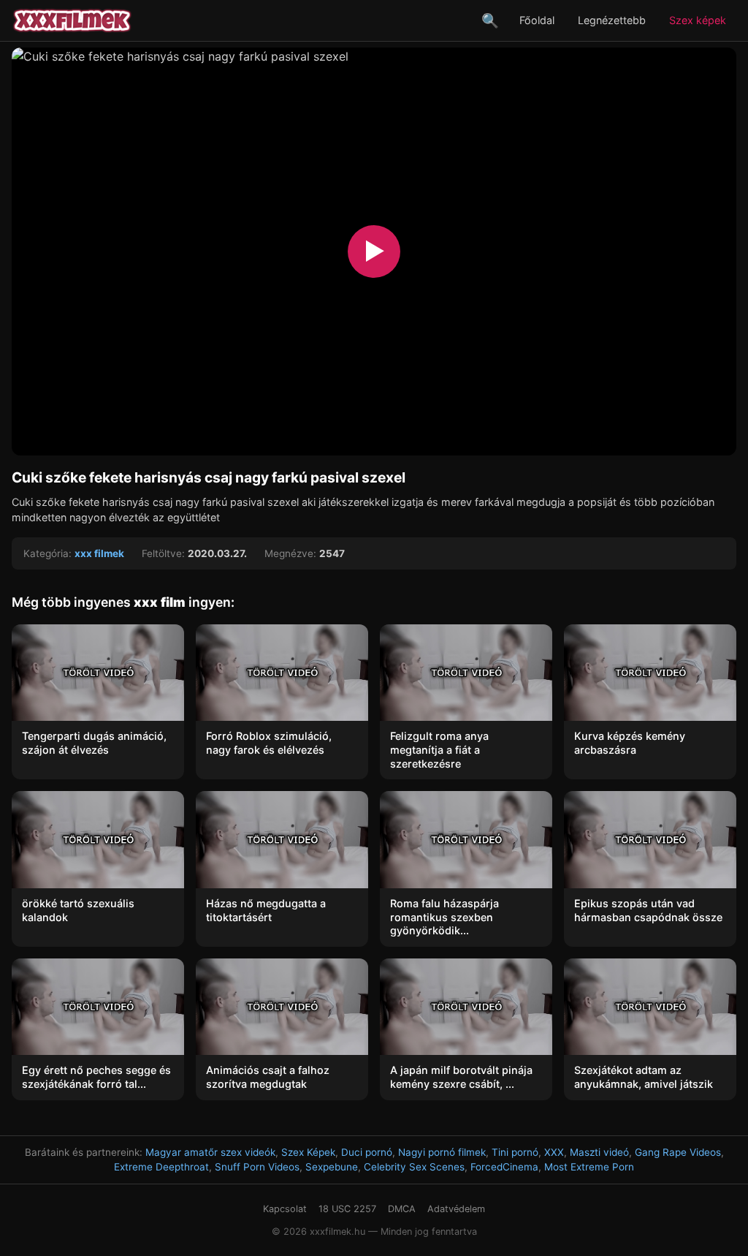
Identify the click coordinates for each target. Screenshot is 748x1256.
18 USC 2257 (347, 1208)
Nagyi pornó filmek (442, 1152)
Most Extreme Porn (589, 1167)
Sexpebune (331, 1167)
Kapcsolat (285, 1208)
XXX (554, 1152)
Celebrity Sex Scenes (414, 1167)
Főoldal (536, 20)
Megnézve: (290, 553)
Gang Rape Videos (678, 1152)
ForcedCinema (504, 1167)
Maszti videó (599, 1152)
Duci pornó (366, 1152)
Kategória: (47, 553)
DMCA (402, 1208)
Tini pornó (515, 1152)
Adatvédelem (456, 1208)
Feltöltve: (163, 553)
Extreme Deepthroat (161, 1167)
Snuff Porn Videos (257, 1167)
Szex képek (697, 20)
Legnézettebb (612, 20)
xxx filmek (99, 553)
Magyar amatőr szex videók (210, 1152)
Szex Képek (308, 1152)
